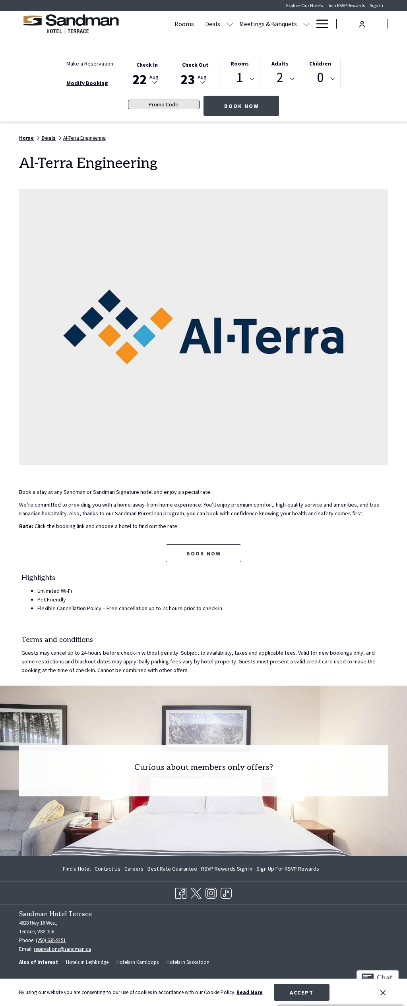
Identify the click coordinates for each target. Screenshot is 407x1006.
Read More (249, 992)
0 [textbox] (320, 78)
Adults (280, 63)
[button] (147, 73)
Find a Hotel (77, 868)
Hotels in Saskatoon (188, 962)
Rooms (240, 63)
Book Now (251, 106)
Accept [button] (302, 992)
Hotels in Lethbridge (87, 962)
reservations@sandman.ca (62, 949)
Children (320, 63)
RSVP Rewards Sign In (226, 870)
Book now (203, 553)
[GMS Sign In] (362, 23)
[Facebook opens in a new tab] (180, 892)
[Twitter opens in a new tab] (196, 892)
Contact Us (107, 868)
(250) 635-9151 (51, 940)
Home (26, 138)
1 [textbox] (239, 78)
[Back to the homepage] (70, 24)
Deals (48, 138)
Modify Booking (87, 83)
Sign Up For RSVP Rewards (287, 870)
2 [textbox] (280, 78)
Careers (133, 868)
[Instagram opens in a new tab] (211, 892)
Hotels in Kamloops (137, 962)
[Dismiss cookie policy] (383, 992)
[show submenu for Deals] (230, 24)
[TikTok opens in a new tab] (226, 892)
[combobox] (239, 79)
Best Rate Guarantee (172, 868)
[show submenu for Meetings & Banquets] (306, 24)
